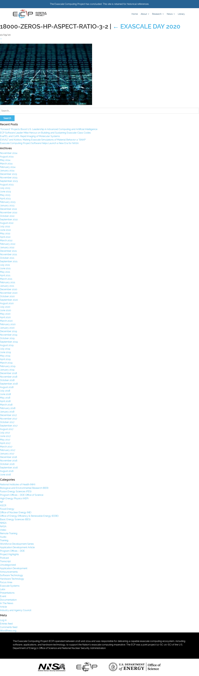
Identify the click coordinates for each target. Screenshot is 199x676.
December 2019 (8, 331)
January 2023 (7, 205)
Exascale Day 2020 (146, 26)
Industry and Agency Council (15, 610)
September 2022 (9, 219)
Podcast (4, 557)
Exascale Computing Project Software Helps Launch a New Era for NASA (40, 143)
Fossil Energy (7, 509)
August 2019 (6, 345)
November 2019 (8, 334)
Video (3, 530)
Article (3, 606)
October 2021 (7, 258)
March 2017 (6, 446)
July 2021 (5, 265)
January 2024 (7, 170)
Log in (3, 620)
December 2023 (8, 174)
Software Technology (11, 575)
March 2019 (6, 362)
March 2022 (6, 240)
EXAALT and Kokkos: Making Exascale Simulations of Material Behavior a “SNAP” (43, 139)
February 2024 (7, 167)
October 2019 (7, 338)
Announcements (9, 571)
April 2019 (5, 359)
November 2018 (8, 376)
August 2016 (7, 471)
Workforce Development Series (17, 543)
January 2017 (7, 453)
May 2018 (5, 397)
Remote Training (8, 533)
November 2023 (8, 177)
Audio (3, 537)
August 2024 (7, 156)
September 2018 (9, 383)
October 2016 (7, 464)
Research (157, 14)
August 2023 (7, 184)
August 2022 (6, 223)
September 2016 (9, 467)
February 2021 (7, 282)
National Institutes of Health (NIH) (17, 484)
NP (1, 502)
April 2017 (5, 443)
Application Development (13, 568)
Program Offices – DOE (12, 550)
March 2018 (6, 404)
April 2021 (5, 275)
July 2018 (5, 390)
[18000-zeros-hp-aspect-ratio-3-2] (46, 104)
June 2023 (5, 191)
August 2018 (6, 387)
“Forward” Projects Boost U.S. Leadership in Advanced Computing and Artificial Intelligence (48, 129)
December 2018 (8, 373)
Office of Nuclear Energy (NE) (15, 512)
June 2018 (5, 394)
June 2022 (5, 230)
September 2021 (8, 261)
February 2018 (7, 408)
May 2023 (5, 195)
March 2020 (6, 320)
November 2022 (8, 212)
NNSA (3, 523)
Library (181, 14)
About (144, 14)
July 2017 (5, 432)
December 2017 (8, 415)
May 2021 (5, 272)
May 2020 (5, 313)
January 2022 (7, 247)
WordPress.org (8, 630)
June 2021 (5, 268)
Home (135, 14)
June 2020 (5, 310)
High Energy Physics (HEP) (14, 498)
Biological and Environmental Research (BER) (24, 488)
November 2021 (8, 254)
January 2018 (7, 411)
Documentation (8, 599)
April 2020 (5, 317)
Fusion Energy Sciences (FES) (15, 491)
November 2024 (8, 153)
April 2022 (5, 237)
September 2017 (9, 425)
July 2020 (5, 306)
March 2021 (6, 279)
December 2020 (8, 289)
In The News (6, 603)
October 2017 (7, 422)
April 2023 (5, 198)
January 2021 (7, 285)
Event (3, 596)
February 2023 (7, 202)
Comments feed (8, 627)
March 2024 (6, 163)
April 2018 (5, 401)
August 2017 (6, 429)
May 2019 (5, 355)
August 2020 (7, 303)
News (170, 14)
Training (4, 540)
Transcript (5, 561)
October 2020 (7, 296)
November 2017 (8, 418)
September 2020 (9, 299)
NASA (3, 526)
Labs (2, 589)
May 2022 (5, 233)
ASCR (3, 505)
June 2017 (5, 436)
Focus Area (6, 582)
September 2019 (9, 341)
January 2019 (7, 369)
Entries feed (6, 623)
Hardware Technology (12, 578)
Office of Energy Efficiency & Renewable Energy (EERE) (29, 516)
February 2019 (7, 366)
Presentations (7, 592)
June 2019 (5, 352)
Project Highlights (9, 554)
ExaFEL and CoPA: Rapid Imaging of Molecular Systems (30, 136)
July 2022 (5, 226)
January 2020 (7, 327)
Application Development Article (17, 547)
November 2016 (8, 460)
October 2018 (7, 380)
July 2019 (5, 348)
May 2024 (5, 160)
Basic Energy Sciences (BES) (15, 519)
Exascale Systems (10, 585)
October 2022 (7, 216)
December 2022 (8, 209)
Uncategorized (8, 564)
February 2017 (7, 450)
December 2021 (8, 251)
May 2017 (5, 439)
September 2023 (9, 181)
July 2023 (5, 188)
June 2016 (5, 474)
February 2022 (7, 244)
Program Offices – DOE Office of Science (21, 495)
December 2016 (8, 457)
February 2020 (8, 324)
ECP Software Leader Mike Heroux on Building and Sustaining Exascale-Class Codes (45, 132)
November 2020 (8, 292)
